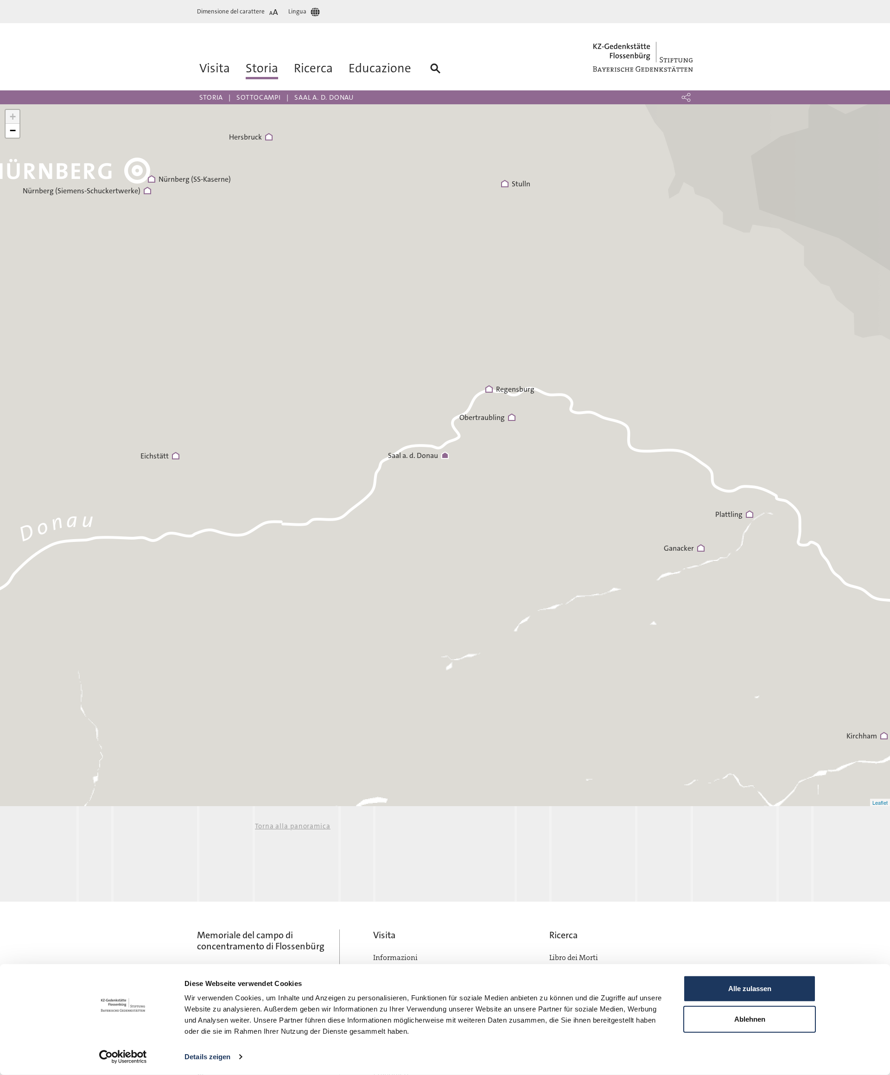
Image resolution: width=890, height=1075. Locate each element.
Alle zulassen (749, 988)
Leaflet (880, 802)
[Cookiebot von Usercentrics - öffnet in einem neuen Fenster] (123, 1057)
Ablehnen (749, 1019)
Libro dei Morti (573, 957)
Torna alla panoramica (293, 826)
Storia (211, 97)
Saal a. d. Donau (324, 97)
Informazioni (395, 957)
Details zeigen (207, 1057)
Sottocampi (258, 97)
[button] (686, 97)
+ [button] (13, 116)
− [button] (13, 130)
